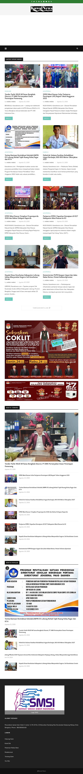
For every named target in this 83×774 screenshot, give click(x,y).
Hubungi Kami (9, 739)
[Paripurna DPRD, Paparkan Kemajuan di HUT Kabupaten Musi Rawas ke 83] (60, 198)
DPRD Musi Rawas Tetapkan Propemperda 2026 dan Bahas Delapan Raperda (21, 217)
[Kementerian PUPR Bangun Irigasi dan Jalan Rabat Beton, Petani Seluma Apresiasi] (60, 257)
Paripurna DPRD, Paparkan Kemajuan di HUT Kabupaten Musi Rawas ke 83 (60, 217)
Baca (8, 118)
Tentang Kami (9, 757)
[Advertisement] (41, 30)
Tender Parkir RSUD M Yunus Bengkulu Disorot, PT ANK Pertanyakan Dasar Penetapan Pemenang (20, 96)
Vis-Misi (7, 761)
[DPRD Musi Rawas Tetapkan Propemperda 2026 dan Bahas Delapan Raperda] (22, 198)
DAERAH (45, 152)
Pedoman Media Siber (12, 748)
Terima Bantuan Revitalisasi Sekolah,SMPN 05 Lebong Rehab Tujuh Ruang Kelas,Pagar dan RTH (22, 157)
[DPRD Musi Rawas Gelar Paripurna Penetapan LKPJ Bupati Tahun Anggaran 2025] (60, 76)
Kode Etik (8, 743)
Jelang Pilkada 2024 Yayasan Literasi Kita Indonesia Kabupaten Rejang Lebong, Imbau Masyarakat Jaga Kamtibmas (41, 655)
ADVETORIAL (47, 91)
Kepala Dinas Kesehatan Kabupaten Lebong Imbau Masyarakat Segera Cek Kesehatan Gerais (22, 277)
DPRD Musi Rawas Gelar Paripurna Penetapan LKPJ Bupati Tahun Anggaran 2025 (58, 96)
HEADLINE (8, 91)
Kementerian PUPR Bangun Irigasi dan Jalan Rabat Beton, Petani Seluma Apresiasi (60, 276)
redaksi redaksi (11, 102)
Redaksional (9, 752)
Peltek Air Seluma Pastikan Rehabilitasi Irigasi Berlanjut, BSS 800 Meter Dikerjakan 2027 (60, 157)
